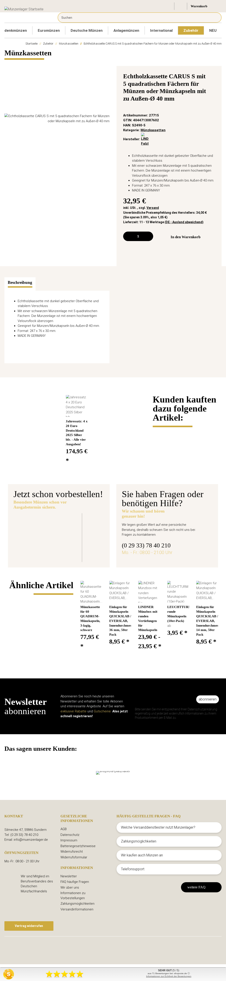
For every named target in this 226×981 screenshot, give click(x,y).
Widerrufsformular (73, 857)
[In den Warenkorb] (7, 63)
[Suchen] (215, 17)
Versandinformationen (76, 909)
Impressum (68, 840)
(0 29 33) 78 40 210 (146, 545)
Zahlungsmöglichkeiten (77, 904)
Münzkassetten (153, 130)
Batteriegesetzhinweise (78, 846)
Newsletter (68, 876)
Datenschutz (69, 835)
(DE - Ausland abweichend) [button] (184, 222)
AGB (63, 829)
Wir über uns (69, 887)
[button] (168, 6)
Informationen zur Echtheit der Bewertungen (168, 976)
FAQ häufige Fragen (74, 882)
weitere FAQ (196, 887)
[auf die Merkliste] (213, 77)
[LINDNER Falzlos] (145, 139)
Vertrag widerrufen (29, 926)
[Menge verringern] (128, 236)
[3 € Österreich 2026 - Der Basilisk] (38, 535)
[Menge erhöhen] (148, 236)
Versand (153, 208)
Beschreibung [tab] (20, 282)
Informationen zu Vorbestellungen (72, 895)
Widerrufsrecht (71, 852)
